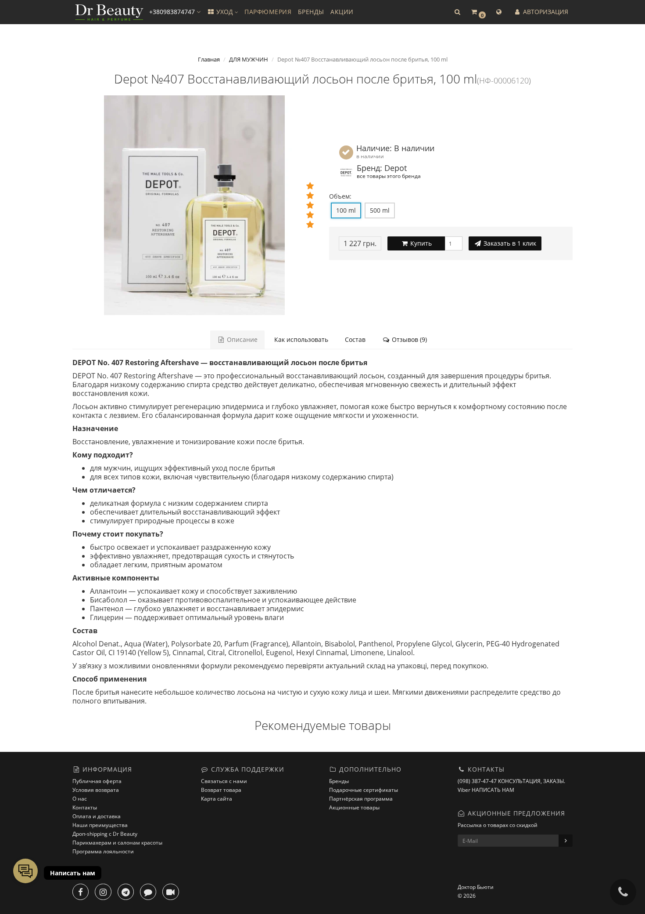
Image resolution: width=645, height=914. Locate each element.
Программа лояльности (103, 851)
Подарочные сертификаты (363, 790)
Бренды (339, 781)
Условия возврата (95, 790)
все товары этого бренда (389, 175)
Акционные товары (354, 807)
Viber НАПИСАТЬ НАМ (486, 790)
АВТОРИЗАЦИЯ (544, 11)
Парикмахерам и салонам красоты (117, 842)
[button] (457, 12)
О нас (79, 798)
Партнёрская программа (361, 798)
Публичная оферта (97, 781)
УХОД (225, 11)
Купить (420, 243)
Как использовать (301, 339)
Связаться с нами (224, 781)
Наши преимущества (100, 825)
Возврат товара (221, 790)
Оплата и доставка (96, 816)
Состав (355, 339)
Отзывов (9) (408, 339)
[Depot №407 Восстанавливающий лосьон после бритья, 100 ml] (194, 205)
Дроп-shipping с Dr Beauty (104, 834)
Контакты (84, 807)
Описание (241, 339)
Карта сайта (216, 798)
